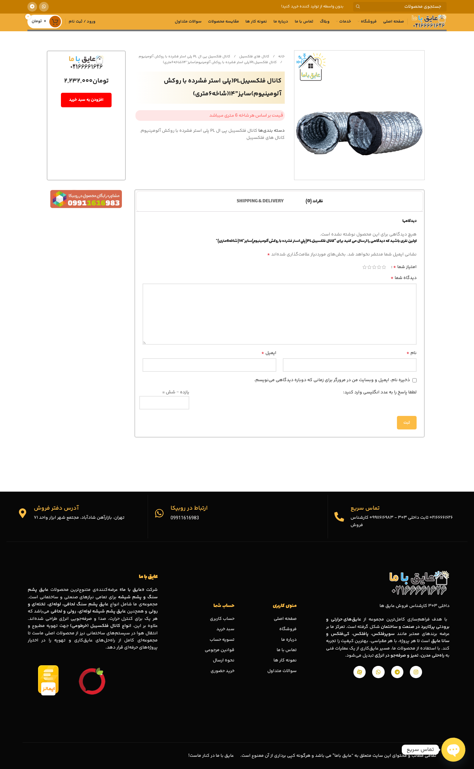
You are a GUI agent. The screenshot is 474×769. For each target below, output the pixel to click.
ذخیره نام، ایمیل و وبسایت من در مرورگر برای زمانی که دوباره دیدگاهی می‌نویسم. (332, 380)
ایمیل (268, 353)
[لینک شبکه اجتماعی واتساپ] (44, 7)
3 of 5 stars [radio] (374, 267)
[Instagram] (416, 672)
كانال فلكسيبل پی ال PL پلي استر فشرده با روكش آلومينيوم (184, 56)
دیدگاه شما (403, 278)
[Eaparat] (359, 672)
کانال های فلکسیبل (253, 56)
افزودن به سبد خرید (86, 100)
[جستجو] (358, 7)
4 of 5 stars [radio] (369, 267)
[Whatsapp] (378, 672)
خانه (281, 56)
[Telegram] (397, 672)
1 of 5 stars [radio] (383, 267)
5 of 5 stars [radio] (364, 267)
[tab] (314, 201)
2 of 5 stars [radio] (379, 267)
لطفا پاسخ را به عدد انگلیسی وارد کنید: (380, 392)
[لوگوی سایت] (429, 21)
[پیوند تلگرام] (32, 7)
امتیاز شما (405, 267)
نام (411, 353)
